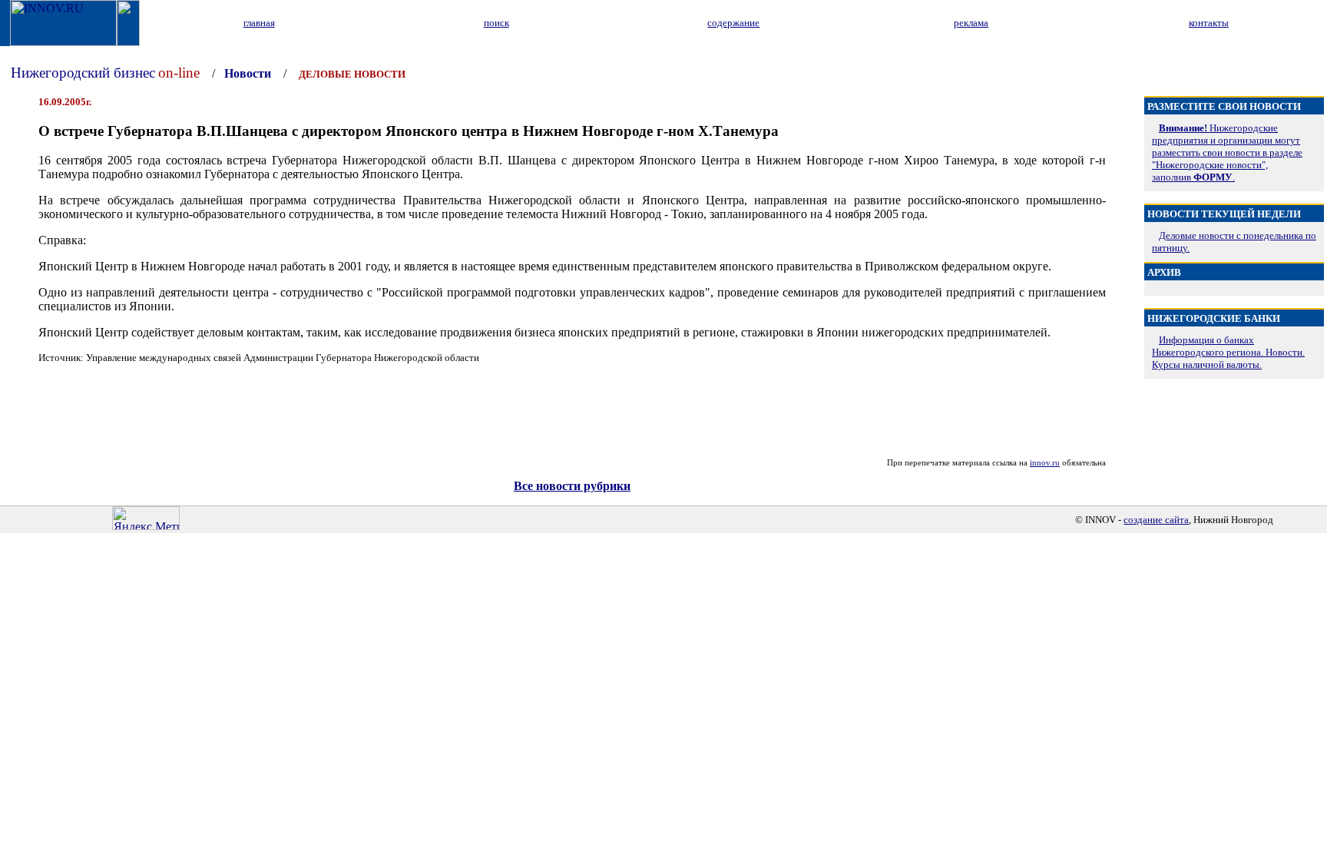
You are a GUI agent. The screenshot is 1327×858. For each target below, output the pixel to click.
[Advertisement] (572, 411)
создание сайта (1156, 519)
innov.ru (1045, 462)
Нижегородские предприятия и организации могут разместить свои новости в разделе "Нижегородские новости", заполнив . (1227, 152)
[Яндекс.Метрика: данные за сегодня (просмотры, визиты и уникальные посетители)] (146, 518)
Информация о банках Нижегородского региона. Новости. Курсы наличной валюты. (1228, 352)
